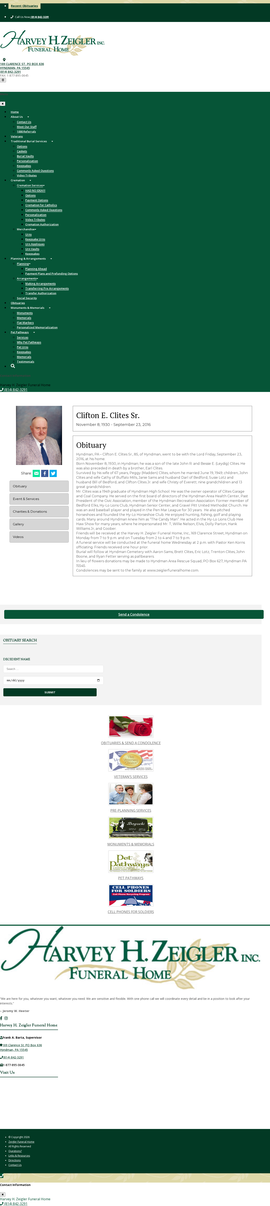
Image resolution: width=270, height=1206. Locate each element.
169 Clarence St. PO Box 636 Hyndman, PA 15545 (22, 66)
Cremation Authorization (42, 224)
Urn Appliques (35, 244)
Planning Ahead (36, 269)
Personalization (27, 161)
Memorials (24, 318)
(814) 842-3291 (39, 17)
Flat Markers (25, 322)
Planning (23, 264)
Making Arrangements (40, 283)
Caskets (22, 151)
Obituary (20, 486)
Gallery (18, 524)
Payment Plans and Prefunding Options (51, 273)
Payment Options (36, 200)
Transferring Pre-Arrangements (47, 288)
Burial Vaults (25, 156)
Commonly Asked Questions (35, 170)
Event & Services (26, 499)
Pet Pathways (20, 332)
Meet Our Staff (26, 127)
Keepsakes (24, 166)
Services (22, 337)
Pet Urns (22, 347)
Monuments (25, 313)
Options (22, 146)
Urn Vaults (32, 249)
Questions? (15, 1151)
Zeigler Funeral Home (21, 1142)
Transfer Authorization (40, 293)
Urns (28, 234)
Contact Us (24, 122)
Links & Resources (19, 1155)
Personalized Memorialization (37, 327)
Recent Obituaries (24, 6)
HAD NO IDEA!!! (35, 190)
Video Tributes (35, 219)
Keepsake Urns (35, 239)
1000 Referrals (26, 131)
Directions (14, 1160)
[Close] (2, 104)
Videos (18, 537)
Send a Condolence (134, 614)
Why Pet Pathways (29, 342)
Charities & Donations (30, 512)
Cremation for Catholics (41, 205)
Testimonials (25, 361)
